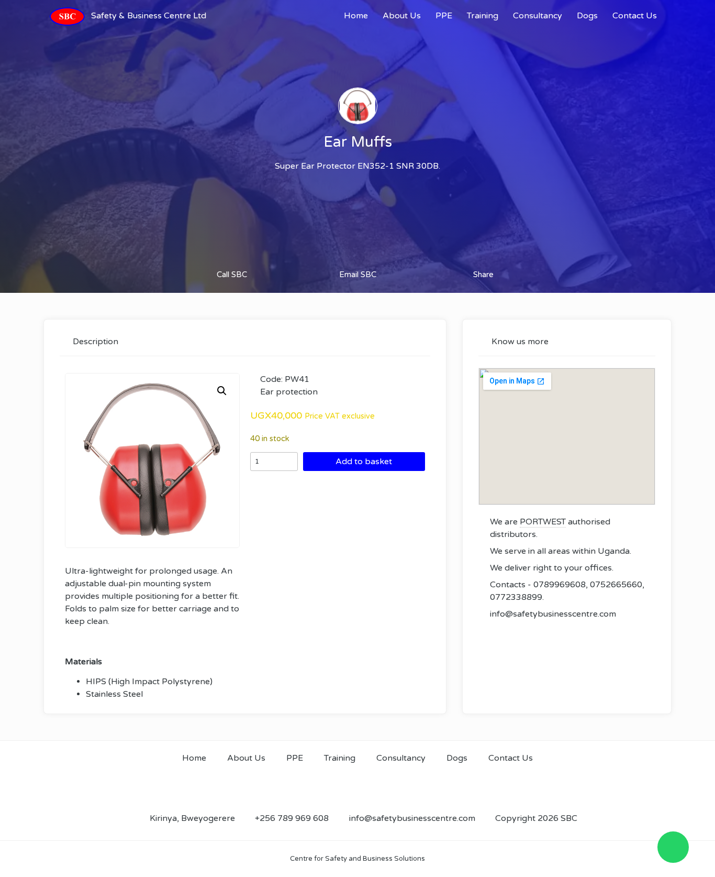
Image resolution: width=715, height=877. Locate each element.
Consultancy (537, 15)
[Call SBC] (232, 254)
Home (356, 15)
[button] (222, 390)
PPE (443, 15)
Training (482, 15)
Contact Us (634, 15)
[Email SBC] (357, 254)
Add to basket (364, 461)
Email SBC (357, 274)
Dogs (587, 15)
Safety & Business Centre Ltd (148, 15)
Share (483, 274)
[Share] (483, 254)
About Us (402, 15)
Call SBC (232, 274)
